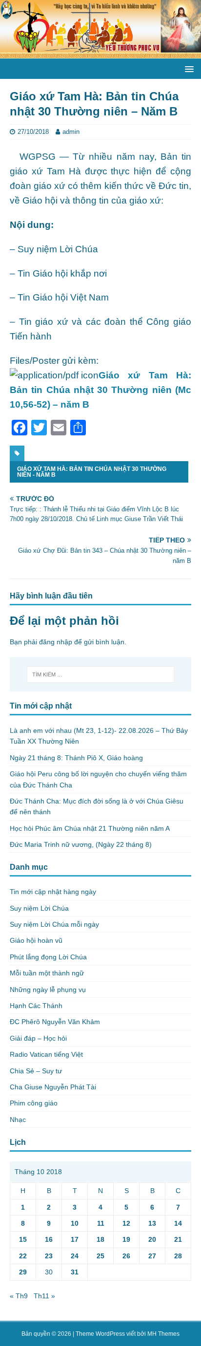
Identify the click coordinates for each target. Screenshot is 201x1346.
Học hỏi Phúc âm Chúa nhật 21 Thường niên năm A (90, 828)
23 (49, 1256)
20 (152, 1239)
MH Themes (163, 1333)
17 (75, 1239)
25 (100, 1256)
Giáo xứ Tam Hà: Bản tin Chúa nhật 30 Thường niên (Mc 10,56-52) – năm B (100, 390)
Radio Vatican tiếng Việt (46, 1054)
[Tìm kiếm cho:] (100, 674)
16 (49, 1239)
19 (126, 1239)
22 (23, 1256)
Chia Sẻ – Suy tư (36, 1071)
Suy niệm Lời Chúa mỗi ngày (54, 924)
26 (126, 1256)
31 (75, 1272)
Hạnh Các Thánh (36, 1006)
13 (152, 1223)
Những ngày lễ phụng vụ (48, 989)
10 (75, 1223)
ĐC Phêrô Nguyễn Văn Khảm (55, 1022)
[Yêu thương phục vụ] (100, 53)
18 (100, 1239)
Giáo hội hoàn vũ (36, 940)
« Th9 (19, 1296)
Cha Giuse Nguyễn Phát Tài (53, 1087)
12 (126, 1223)
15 (23, 1239)
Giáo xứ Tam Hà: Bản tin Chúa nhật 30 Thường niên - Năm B (91, 472)
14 (178, 1223)
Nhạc (18, 1119)
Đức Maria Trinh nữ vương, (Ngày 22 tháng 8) (81, 844)
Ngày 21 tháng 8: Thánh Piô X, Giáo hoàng (76, 758)
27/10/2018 (33, 131)
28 (178, 1256)
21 (178, 1239)
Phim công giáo (34, 1103)
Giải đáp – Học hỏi (38, 1038)
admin (71, 131)
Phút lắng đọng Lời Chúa (48, 957)
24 (75, 1256)
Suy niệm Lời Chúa (39, 908)
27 (152, 1256)
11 (100, 1223)
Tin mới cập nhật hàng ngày (53, 892)
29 (23, 1272)
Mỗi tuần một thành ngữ (47, 973)
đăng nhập (55, 642)
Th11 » (44, 1296)
